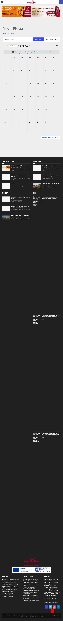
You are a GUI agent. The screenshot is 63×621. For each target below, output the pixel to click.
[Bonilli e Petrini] (6, 186)
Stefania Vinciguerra (17, 169)
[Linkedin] (58, 607)
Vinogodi (45, 186)
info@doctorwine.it (30, 587)
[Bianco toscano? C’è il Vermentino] (37, 177)
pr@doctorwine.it (52, 595)
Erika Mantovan (47, 169)
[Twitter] (50, 607)
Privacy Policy (40, 616)
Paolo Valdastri (16, 218)
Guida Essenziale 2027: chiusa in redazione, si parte (19, 166)
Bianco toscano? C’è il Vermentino (50, 175)
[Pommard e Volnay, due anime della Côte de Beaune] (37, 186)
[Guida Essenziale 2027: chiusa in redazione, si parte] (6, 168)
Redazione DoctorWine (49, 176)
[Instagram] (54, 607)
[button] (57, 45)
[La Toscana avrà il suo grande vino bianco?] (6, 177)
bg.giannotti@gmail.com (54, 592)
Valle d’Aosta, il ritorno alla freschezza (49, 166)
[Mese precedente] (4, 46)
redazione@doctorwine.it (54, 602)
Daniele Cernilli (16, 186)
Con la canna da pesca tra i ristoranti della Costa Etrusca (20, 216)
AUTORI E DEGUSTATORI (50, 598)
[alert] (31, 52)
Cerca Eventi (38, 39)
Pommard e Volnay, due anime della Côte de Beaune (51, 184)
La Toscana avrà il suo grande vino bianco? (19, 175)
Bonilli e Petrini (15, 184)
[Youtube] (52, 611)
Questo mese (13, 45)
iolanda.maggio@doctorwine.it (51, 589)
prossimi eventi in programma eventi (41, 52)
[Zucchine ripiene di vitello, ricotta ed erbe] (6, 199)
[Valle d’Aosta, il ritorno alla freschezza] (37, 168)
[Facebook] (46, 607)
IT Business (34, 615)
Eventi (4, 33)
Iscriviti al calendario (49, 137)
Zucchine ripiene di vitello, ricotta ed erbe (20, 197)
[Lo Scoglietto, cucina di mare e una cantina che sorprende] (6, 208)
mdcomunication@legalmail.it (32, 600)
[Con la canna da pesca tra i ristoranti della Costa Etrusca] (6, 217)
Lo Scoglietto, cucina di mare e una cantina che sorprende (20, 207)
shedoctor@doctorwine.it (50, 585)
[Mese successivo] (7, 46)
